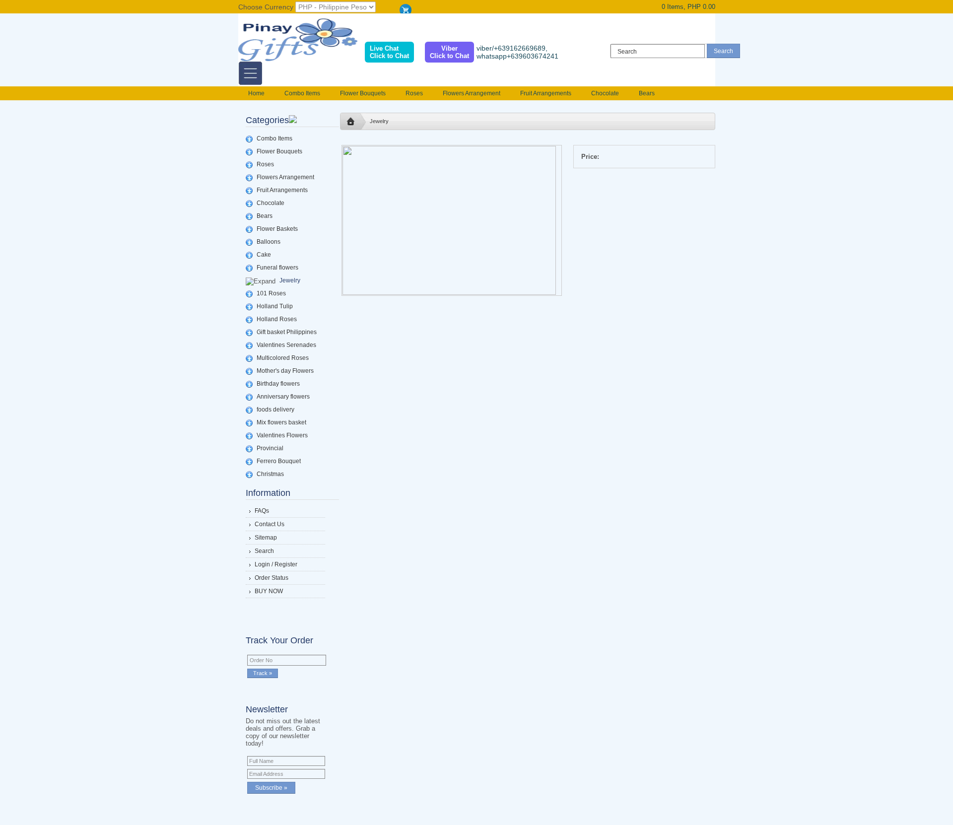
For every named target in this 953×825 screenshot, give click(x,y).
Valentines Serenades (286, 345)
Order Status (271, 577)
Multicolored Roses (283, 357)
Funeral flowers (277, 267)
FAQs (262, 510)
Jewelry (289, 280)
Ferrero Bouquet (279, 461)
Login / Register (276, 564)
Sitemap (266, 537)
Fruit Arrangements (545, 93)
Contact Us (269, 524)
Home (256, 93)
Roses (414, 93)
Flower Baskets (277, 228)
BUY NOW (269, 591)
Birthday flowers (278, 383)
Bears (647, 93)
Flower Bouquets (363, 93)
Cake (264, 254)
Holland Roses (277, 319)
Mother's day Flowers (285, 370)
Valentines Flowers (282, 435)
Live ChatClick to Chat (389, 52)
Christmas (270, 474)
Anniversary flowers (283, 396)
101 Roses (271, 293)
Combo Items (302, 93)
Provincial (270, 448)
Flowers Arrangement (471, 93)
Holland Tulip (275, 306)
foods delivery (275, 409)
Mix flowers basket (281, 422)
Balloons (268, 241)
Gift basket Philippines (287, 332)
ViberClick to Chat (449, 52)
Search (264, 551)
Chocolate (605, 93)
